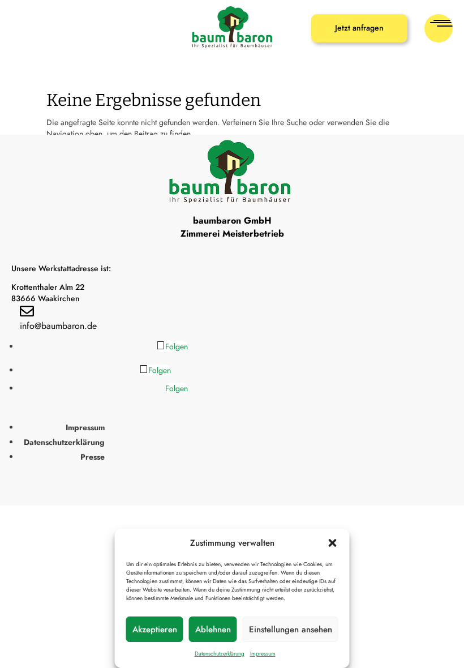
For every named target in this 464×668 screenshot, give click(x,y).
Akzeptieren (154, 629)
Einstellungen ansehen (290, 629)
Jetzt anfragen (359, 27)
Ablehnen (213, 629)
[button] (332, 543)
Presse (92, 457)
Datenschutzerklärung (219, 653)
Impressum (263, 653)
